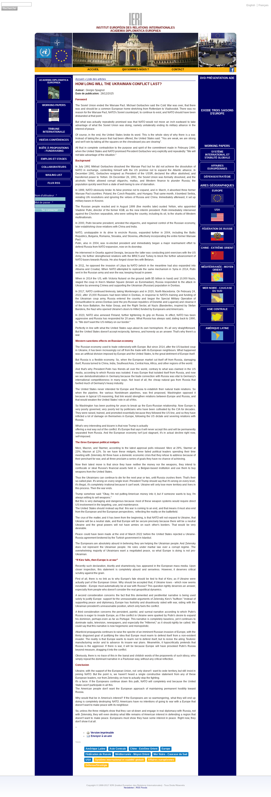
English (250, 5)
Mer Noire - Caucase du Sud (170, 754)
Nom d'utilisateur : (46, 195)
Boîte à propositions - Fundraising (54, 149)
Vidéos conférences (54, 139)
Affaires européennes (161, 759)
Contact (178, 69)
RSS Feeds (141, 787)
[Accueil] (135, 24)
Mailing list (54, 175)
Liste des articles (96, 79)
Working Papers (54, 105)
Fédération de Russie (98, 754)
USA (88, 759)
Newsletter (129, 787)
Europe (166, 748)
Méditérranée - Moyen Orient (217, 268)
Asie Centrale (117, 748)
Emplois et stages (54, 158)
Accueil (93, 69)
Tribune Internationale (54, 130)
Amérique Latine (95, 748)
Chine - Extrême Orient (144, 748)
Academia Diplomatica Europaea (53, 81)
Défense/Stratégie (96, 765)
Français (263, 5)
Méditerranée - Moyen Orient (132, 754)
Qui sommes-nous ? (135, 69)
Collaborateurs (53, 166)
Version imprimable (102, 732)
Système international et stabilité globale (119, 759)
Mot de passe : (44, 202)
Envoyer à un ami (101, 736)
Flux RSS (54, 183)
